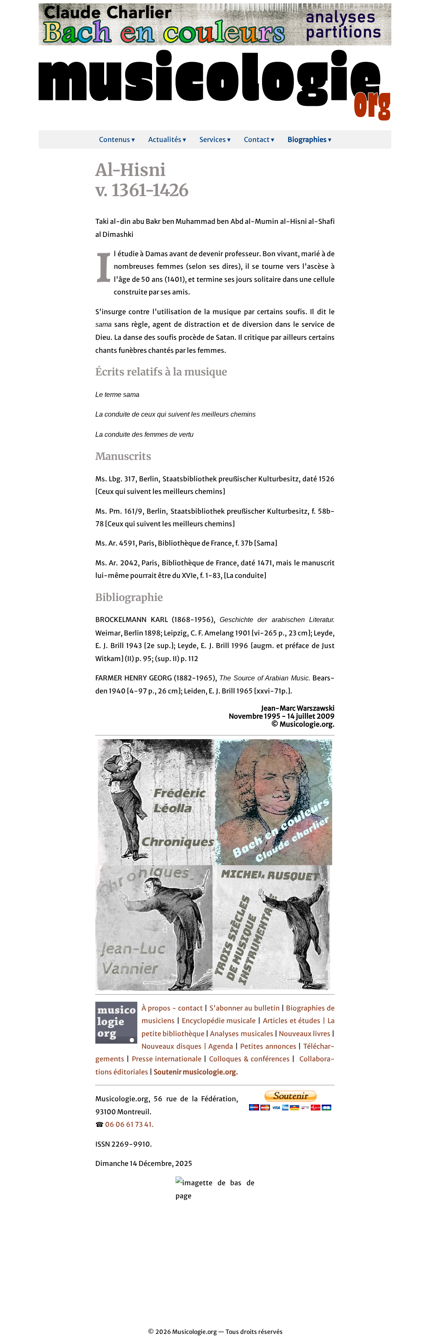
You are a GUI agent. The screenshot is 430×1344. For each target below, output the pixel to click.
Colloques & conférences (248, 1059)
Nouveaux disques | (175, 1046)
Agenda (221, 1046)
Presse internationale (167, 1059)
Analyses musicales (242, 1033)
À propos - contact (172, 1008)
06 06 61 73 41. (129, 1124)
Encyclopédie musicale (219, 1020)
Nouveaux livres (305, 1033)
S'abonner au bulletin (245, 1008)
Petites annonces (269, 1046)
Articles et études (292, 1020)
